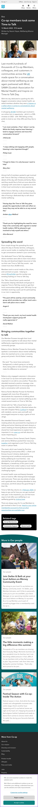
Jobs (3, 769)
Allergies (4, 762)
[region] (19, 790)
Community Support (10, 526)
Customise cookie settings (19, 792)
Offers (21, 2)
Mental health (25, 526)
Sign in (34, 2)
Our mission (5, 744)
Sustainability (5, 751)
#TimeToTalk (11, 274)
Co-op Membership (10, 522)
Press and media (6, 765)
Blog (3, 16)
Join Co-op (27, 2)
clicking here (20, 499)
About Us (4, 741)
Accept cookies (19, 803)
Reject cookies (19, 797)
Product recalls (6, 758)
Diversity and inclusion (8, 748)
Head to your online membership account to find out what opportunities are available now (18, 507)
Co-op (3, 2)
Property (4, 772)
